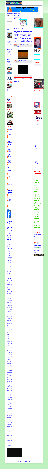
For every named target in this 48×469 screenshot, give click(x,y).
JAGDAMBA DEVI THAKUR (19, 60)
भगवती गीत (10, 271)
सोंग (39, 248)
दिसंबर (36, 158)
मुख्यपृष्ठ (23, 78)
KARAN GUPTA (10, 150)
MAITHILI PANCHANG (9, 260)
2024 (35, 144)
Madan (8, 155)
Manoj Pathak (9, 156)
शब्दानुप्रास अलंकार (9, 430)
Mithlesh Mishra (9, 157)
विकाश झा (10, 289)
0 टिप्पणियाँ (27, 44)
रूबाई (8, 419)
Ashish (8, 133)
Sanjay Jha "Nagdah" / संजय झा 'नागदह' (10, 170)
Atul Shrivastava (9, 134)
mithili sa (7, 350)
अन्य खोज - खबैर (17, 46)
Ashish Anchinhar (10, 132)
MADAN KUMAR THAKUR (10, 154)
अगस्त (36, 162)
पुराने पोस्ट (31, 78)
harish (8, 201)
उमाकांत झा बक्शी (9, 363)
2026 (35, 142)
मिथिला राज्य (9, 237)
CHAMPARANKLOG (10, 138)
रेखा (8, 193)
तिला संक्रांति (10, 385)
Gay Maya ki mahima (8, 303)
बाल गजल (8, 397)
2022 (35, 146)
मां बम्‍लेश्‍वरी (8, 403)
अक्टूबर (36, 160)
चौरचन (9, 375)
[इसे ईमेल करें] (14, 45)
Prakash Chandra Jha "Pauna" (9, 162)
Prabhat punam (9, 161)
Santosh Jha (9, 276)
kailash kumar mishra (9, 268)
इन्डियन (38, 248)
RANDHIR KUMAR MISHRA (10, 165)
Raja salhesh (10, 331)
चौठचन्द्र (7, 375)
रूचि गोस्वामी (11, 264)
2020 (35, 148)
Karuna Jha (11, 255)
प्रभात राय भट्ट (9, 225)
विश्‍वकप (7, 428)
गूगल (35, 250)
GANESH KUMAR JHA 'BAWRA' (10, 144)
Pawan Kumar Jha (10, 244)
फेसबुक (36, 250)
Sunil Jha (11, 339)
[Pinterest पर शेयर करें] (17, 45)
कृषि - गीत (10, 282)
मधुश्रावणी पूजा (8, 287)
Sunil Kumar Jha (9, 232)
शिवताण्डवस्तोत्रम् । (8, 431)
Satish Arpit (10, 336)
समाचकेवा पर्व (8, 255)
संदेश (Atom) (17, 81)
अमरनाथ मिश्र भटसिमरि (9, 251)
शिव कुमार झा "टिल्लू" (9, 196)
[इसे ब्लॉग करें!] (15, 45)
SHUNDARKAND (10, 275)
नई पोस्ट (15, 78)
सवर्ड (34, 245)
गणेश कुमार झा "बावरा (10, 257)
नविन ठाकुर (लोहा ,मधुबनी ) (10, 190)
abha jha (8, 278)
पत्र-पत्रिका (8, 285)
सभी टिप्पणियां (9, 94)
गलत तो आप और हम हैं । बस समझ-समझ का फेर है (9, 370)
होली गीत (10, 293)
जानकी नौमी (8, 284)
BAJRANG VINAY (9, 298)
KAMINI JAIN (9, 149)
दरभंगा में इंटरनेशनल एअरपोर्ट (9, 386)
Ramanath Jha (8, 332)
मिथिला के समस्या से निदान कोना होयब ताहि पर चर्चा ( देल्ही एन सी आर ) (9, 404)
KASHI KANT (9, 151)
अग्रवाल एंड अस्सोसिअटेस (37, 249)
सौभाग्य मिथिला (37, 243)
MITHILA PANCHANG (10, 267)
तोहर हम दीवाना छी (16, 49)
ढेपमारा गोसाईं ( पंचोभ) (10, 384)
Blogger (26, 461)
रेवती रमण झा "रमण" (10, 194)
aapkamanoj (9, 197)
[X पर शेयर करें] (17, 61)
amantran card (8, 343)
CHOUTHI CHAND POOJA (9, 302)
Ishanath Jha (11, 305)
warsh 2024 (11, 354)
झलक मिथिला (8, 381)
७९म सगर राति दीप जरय (9, 440)
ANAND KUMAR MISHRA (10, 129)
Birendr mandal (9, 137)
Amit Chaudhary (10, 296)
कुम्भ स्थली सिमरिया (9, 368)
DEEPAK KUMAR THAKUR (10, 141)
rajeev (8, 206)
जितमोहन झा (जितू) (10, 189)
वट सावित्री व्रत (10, 420)
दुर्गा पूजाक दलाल (10, 388)
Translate (18, 15)
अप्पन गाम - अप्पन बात (10, 185)
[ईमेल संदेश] (29, 44)
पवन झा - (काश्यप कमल (9, 393)
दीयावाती (7, 388)
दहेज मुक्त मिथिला (9, 229)
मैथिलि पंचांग (9, 250)
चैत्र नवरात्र (10, 374)
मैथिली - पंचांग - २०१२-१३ (9, 415)
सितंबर (36, 161)
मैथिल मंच (8, 411)
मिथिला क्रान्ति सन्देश (9, 253)
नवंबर (35, 159)
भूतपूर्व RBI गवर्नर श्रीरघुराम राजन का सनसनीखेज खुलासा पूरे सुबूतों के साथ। (9, 400)
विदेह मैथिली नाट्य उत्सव (9, 422)
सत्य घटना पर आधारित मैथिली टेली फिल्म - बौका (9, 435)
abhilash (9, 198)
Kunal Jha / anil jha (10, 266)
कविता (7, 233)
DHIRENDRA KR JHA (10, 142)
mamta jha (9, 347)
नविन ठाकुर (11, 390)
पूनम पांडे (7, 394)
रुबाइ (7, 419)
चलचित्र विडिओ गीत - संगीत (18, 62)
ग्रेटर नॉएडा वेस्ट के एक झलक (9, 372)
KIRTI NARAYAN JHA (9, 246)
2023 (35, 145)
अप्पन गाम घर (35, 252)
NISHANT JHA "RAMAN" (9, 159)
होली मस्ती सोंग (11, 439)
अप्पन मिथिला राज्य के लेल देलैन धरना (18, 18)
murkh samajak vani (10, 350)
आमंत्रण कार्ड (11, 280)
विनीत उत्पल (9, 195)
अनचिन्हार (8, 356)
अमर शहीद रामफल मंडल (9, 269)
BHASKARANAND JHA (10, 135)
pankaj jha (11, 262)
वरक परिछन (11, 421)
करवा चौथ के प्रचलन (8, 365)
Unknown (9, 174)
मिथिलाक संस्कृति (10, 408)
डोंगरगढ (9, 383)
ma (7, 347)
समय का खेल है (11, 435)
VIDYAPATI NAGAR (9, 277)
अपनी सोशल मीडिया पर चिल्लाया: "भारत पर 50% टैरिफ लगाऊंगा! (9, 357)
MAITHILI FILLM (9, 259)
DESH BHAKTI (9, 273)
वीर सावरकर (10, 428)
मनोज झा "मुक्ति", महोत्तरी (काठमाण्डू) (10, 192)
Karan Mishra (9, 152)
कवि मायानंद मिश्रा (10, 366)
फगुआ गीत (11, 395)
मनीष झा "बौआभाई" (10, 402)
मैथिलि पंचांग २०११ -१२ (10, 413)
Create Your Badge (8, 218)
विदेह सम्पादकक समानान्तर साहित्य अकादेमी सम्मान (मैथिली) (9, 291)
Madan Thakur (8, 209)
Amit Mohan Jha (9, 131)
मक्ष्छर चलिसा (8, 401)
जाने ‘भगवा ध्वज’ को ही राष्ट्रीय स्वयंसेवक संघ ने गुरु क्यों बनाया (9, 379)
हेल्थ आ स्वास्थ (8, 439)
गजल (8, 227)
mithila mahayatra (10, 348)
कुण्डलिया (8, 367)
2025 (35, 143)
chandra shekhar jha (10, 200)
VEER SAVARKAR (8, 340)
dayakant (7, 345)
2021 (35, 147)
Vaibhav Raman (9, 183)
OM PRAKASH (9, 160)
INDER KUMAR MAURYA (9, 147)
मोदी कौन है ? (10, 417)
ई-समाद (34, 243)
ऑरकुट (38, 250)
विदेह (40, 245)
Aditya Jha (7, 296)
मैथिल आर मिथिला (37, 247)
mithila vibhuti (10, 349)
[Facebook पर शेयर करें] (16, 45)
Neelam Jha (11, 330)
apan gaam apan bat (18, 44)
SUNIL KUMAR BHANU (9, 168)
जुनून (11, 284)
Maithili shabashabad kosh (9, 327)
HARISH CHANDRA (9, 145)
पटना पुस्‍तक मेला (10, 392)
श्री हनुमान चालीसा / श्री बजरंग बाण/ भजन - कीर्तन (9, 292)
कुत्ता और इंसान (11, 367)
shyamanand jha (9, 207)
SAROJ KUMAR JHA (9, 167)
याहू (34, 250)
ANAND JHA (9, 128)
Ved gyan (11, 340)
